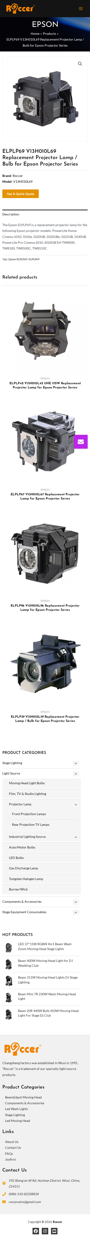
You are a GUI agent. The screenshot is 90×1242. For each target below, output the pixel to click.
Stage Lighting (12, 763)
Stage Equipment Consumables (24, 912)
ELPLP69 (34, 259)
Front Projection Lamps (29, 814)
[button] (80, 64)
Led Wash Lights (16, 1109)
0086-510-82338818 (24, 1194)
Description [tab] (10, 214)
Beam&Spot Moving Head (23, 1097)
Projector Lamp (20, 804)
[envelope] (81, 442)
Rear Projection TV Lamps (30, 824)
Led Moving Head (17, 1121)
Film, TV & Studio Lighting (27, 794)
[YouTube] (54, 1231)
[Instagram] (45, 1231)
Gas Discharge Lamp (23, 868)
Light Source (11, 773)
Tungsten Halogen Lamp (26, 879)
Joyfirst (10, 1159)
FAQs (9, 1154)
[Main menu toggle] (80, 8)
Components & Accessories (22, 901)
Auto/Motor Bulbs (22, 847)
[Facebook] (36, 1231)
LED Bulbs (16, 858)
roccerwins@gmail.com (25, 1202)
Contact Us (13, 1147)
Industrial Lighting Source (27, 837)
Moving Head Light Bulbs (27, 783)
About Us (11, 1142)
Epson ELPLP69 (18, 259)
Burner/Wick (18, 889)
